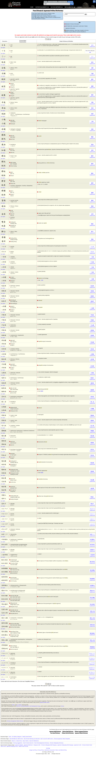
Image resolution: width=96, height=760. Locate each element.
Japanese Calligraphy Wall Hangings (65, 745)
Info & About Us (69, 7)
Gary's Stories (26, 740)
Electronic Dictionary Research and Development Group (28, 706)
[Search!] (72, 3)
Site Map (48, 748)
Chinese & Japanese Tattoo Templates (62, 738)
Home (31, 7)
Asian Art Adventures (34, 740)
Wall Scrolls (3, 746)
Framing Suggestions (17, 742)
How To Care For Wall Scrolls (46, 738)
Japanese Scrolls (77, 745)
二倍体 (41, 280)
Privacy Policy (41, 750)
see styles (3, 47)
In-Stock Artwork (56, 7)
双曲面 (41, 472)
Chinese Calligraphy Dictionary (56, 742)
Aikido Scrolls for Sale (23, 746)
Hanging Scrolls (37, 745)
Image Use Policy (33, 750)
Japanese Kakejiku (19, 745)
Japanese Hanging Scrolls (12, 746)
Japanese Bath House (44, 702)
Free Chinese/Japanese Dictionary (41, 742)
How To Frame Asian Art (28, 742)
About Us (14, 740)
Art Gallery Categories (17, 736)
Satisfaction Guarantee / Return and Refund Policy (56, 750)
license (62, 706)
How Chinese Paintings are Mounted (32, 738)
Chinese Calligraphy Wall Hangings (49, 745)
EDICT (13, 704)
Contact (79, 7)
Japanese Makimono (28, 745)
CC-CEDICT (19, 704)
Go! (85, 14)
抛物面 (41, 391)
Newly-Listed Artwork (27, 736)
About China (19, 740)
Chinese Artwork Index (87, 745)
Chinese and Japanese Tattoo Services (15, 721)
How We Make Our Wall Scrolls (16, 738)
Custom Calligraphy (41, 7)
